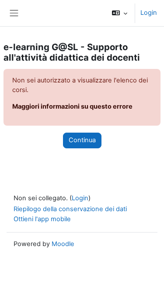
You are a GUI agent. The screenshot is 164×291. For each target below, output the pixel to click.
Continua (82, 140)
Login (148, 13)
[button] (119, 13)
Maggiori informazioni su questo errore (72, 106)
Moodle (63, 244)
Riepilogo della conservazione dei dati (70, 209)
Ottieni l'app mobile (42, 219)
